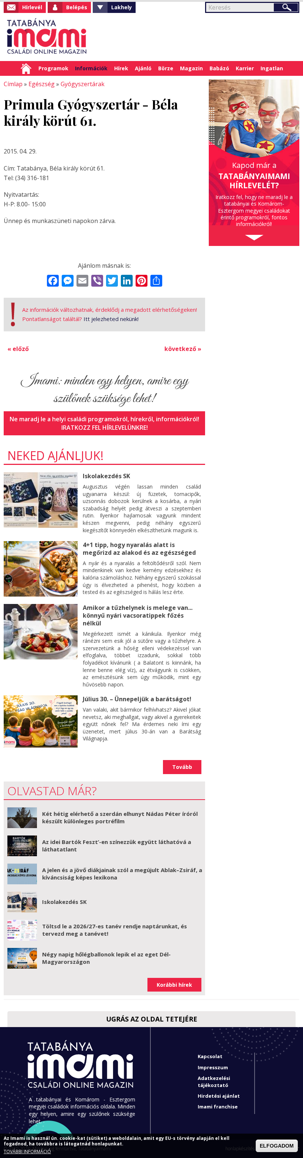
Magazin (191, 68)
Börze (165, 68)
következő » (182, 349)
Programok (53, 68)
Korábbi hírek (174, 984)
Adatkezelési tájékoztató (214, 1081)
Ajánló (143, 68)
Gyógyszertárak (83, 84)
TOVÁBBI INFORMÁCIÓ (27, 1151)
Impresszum (213, 1067)
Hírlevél (32, 7)
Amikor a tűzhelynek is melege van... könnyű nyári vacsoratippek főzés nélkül (138, 615)
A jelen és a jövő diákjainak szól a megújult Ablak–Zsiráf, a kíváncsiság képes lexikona (122, 873)
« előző (18, 349)
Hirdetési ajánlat (219, 1096)
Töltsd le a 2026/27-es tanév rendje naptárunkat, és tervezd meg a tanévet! (114, 929)
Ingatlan (272, 68)
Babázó (219, 68)
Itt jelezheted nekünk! (111, 319)
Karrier (245, 68)
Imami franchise (218, 1106)
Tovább (182, 766)
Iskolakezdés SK (106, 476)
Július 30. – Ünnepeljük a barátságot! (137, 699)
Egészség (41, 84)
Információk (91, 68)
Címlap (26, 68)
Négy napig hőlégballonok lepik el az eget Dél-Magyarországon (106, 958)
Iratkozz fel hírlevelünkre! (104, 427)
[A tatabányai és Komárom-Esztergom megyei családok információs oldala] (47, 37)
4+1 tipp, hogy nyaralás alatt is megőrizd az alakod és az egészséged (139, 549)
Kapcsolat (210, 1056)
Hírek (121, 68)
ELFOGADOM (277, 1146)
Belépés (76, 7)
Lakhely (121, 7)
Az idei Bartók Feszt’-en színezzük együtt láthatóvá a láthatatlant (116, 845)
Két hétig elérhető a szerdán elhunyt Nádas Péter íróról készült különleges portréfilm (120, 817)
